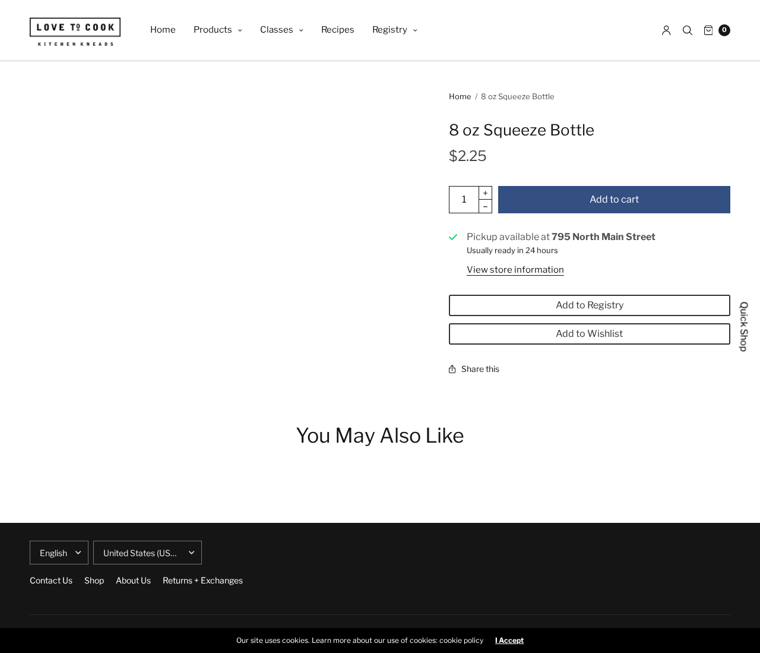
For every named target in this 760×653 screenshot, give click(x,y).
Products (213, 29)
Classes (276, 29)
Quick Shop (744, 326)
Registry (389, 29)
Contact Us (51, 580)
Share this (480, 369)
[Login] (666, 30)
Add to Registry (589, 305)
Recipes (337, 29)
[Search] (687, 30)
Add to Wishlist (589, 333)
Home (163, 29)
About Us (133, 580)
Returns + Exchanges (203, 580)
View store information (515, 269)
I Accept (509, 640)
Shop (94, 580)
